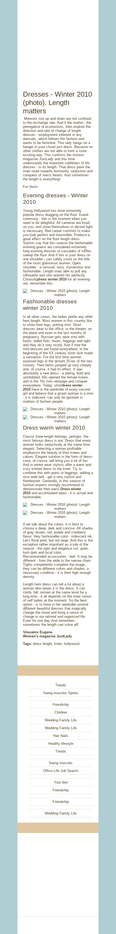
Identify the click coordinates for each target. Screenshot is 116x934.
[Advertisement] (58, 39)
